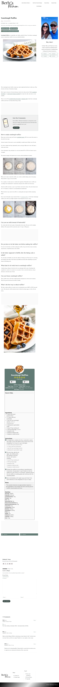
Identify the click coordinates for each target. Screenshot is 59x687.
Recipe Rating (5, 575)
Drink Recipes (39, 6)
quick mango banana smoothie (13, 93)
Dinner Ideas (46, 2)
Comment (5, 578)
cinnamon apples (24, 196)
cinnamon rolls (24, 98)
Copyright (28, 678)
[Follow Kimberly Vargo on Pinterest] (12, 564)
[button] (15, 377)
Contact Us (17, 675)
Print (13, 381)
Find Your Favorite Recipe (37, 2)
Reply (35, 620)
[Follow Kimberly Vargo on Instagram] (8, 564)
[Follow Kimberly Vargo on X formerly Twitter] (5, 564)
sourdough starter (21, 137)
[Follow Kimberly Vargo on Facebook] (3, 564)
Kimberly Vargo (4, 23)
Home (2, 20)
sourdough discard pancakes (15, 98)
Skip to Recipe (6, 28)
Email (22, 597)
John (5, 644)
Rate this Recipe (13, 28)
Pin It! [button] (26, 381)
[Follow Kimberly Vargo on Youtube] (10, 564)
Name (4, 597)
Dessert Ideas (53, 2)
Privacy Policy (29, 677)
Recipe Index (17, 677)
